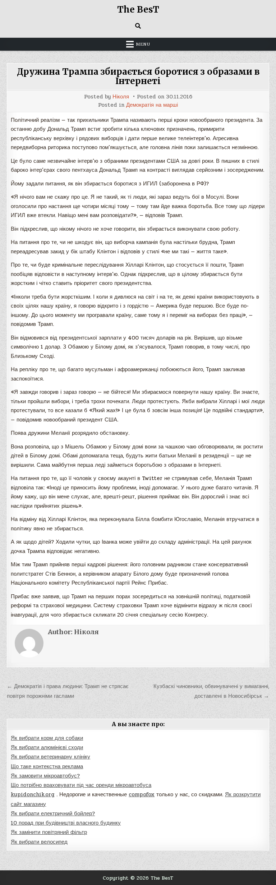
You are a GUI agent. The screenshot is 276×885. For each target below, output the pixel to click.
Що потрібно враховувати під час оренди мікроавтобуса (81, 785)
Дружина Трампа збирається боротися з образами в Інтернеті (138, 76)
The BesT (138, 9)
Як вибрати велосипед (39, 842)
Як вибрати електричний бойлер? (53, 813)
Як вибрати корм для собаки (47, 738)
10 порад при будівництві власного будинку (66, 823)
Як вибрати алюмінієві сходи (47, 747)
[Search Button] (138, 26)
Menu (143, 44)
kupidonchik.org (33, 794)
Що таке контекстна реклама (47, 766)
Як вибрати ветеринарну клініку (50, 756)
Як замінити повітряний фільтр (49, 832)
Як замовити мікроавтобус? (45, 775)
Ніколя (120, 97)
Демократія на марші (152, 105)
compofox (142, 794)
